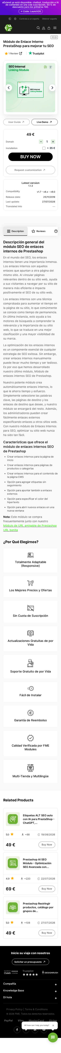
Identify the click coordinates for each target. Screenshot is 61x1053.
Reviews (41, 231)
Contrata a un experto (29, 19)
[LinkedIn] (26, 1029)
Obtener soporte (49, 19)
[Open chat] (53, 1037)
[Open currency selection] (10, 19)
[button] (38, 28)
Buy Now (30, 156)
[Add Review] (21, 53)
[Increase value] (53, 142)
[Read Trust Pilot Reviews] (36, 53)
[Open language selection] (15, 19)
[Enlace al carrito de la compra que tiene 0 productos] (48, 28)
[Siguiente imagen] (52, 87)
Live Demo (42, 122)
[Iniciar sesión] (43, 28)
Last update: (13, 202)
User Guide (14, 122)
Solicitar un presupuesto (28, 962)
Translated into (14, 206)
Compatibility (13, 191)
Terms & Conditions (36, 1009)
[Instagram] (17, 1029)
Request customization (28, 170)
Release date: (13, 197)
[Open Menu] (55, 28)
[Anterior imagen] (8, 87)
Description (18, 231)
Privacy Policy (14, 1009)
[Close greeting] (53, 1025)
